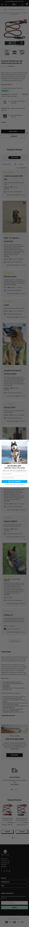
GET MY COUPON (14, 481)
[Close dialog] (27, 441)
